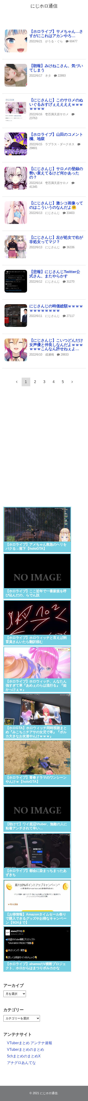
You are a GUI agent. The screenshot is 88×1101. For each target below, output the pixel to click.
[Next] (72, 381)
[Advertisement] (44, 452)
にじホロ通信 (44, 5)
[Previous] (16, 381)
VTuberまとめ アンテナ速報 (29, 1043)
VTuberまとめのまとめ (25, 1049)
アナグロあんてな (21, 1063)
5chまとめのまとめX (24, 1056)
